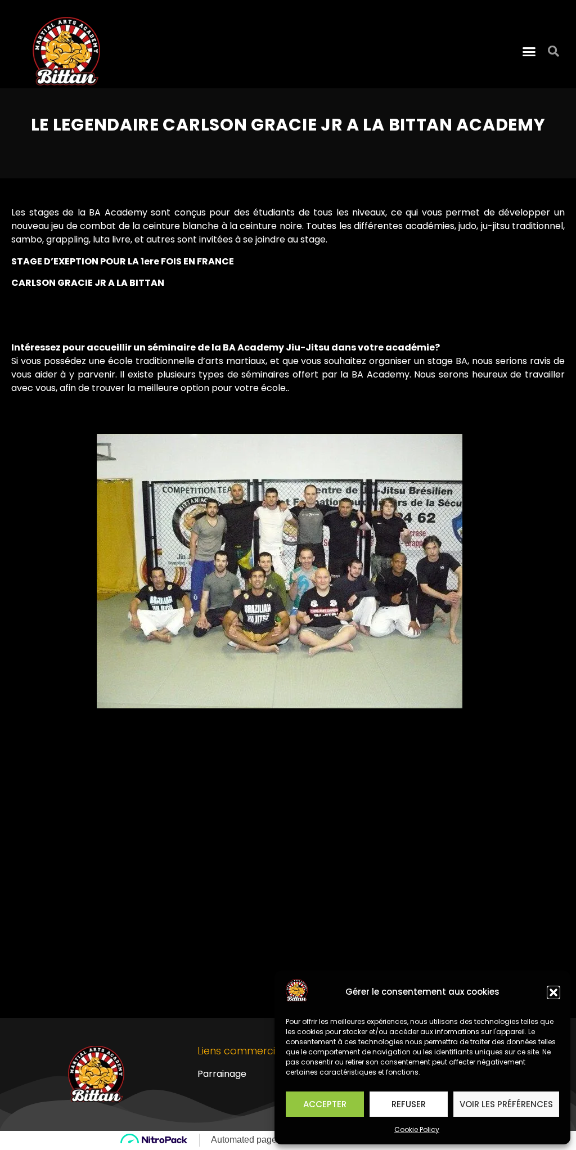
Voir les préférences (506, 1104)
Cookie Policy (416, 1129)
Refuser (409, 1104)
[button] (553, 992)
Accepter (324, 1104)
